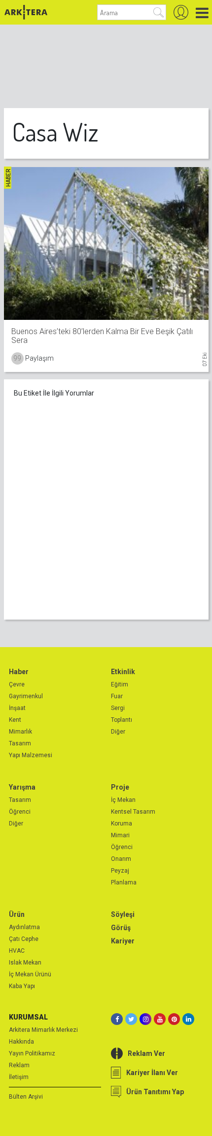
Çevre (17, 684)
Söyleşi (123, 914)
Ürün (17, 914)
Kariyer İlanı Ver (152, 1073)
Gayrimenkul (26, 696)
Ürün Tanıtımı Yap (155, 1092)
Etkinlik (123, 672)
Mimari (120, 835)
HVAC (17, 950)
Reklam (19, 1065)
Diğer (118, 731)
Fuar (117, 696)
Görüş (121, 928)
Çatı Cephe (23, 939)
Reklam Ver (146, 1053)
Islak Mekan (25, 962)
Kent (15, 719)
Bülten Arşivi (26, 1096)
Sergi (118, 708)
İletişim (19, 1077)
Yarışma (22, 787)
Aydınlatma (24, 927)
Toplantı (121, 719)
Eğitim (119, 684)
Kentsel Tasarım (133, 811)
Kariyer (123, 941)
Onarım (121, 858)
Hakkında (21, 1041)
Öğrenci (20, 811)
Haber (19, 672)
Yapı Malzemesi (30, 755)
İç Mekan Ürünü (30, 974)
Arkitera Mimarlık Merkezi (43, 1029)
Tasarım (20, 743)
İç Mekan (123, 799)
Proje (120, 787)
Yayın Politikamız (32, 1053)
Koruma (121, 823)
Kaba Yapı (22, 986)
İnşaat (17, 708)
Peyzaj (120, 870)
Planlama (124, 882)
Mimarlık (20, 731)
